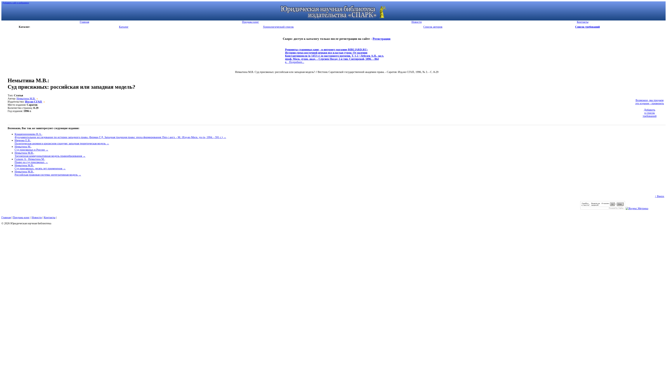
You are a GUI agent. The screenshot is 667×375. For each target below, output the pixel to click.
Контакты (49, 217)
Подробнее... (334, 57)
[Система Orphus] (602, 208)
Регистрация (381, 38)
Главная (6, 217)
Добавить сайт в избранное (15, 2)
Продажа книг (21, 217)
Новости (37, 217)
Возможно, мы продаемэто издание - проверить (649, 102)
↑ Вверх (659, 196)
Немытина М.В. (26, 98)
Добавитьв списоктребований (650, 113)
